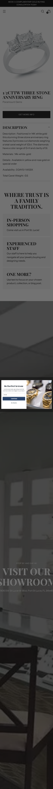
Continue (14, 399)
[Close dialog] (50, 382)
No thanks (14, 403)
